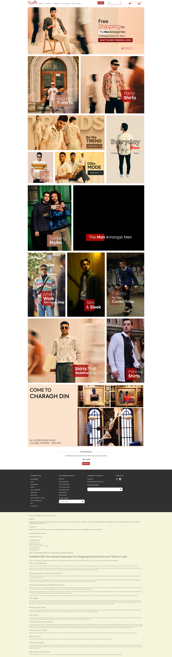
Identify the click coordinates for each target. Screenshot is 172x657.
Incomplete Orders (64, 490)
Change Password (63, 481)
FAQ (31, 503)
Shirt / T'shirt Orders (64, 484)
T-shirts (48, 3)
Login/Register (34, 479)
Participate (90, 479)
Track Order (76, 3)
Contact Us (43, 533)
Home (32, 481)
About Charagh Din (35, 490)
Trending (56, 3)
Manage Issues (63, 492)
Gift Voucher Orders (64, 487)
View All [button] (86, 463)
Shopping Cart (34, 484)
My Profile (61, 479)
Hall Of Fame (33, 495)
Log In (101, 3)
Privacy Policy (34, 506)
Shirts (40, 3)
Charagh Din (34, 540)
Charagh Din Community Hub (95, 481)
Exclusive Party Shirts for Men (123, 522)
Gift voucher (65, 3)
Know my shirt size (37, 607)
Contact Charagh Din (35, 500)
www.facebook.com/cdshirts (66, 553)
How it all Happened (38, 563)
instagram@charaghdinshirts (42, 553)
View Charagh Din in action (37, 498)
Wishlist (32, 487)
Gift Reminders (63, 495)
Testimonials (33, 492)
